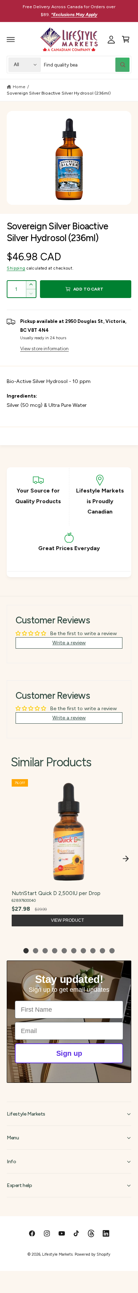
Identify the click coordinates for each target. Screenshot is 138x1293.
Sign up (69, 1053)
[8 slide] (93, 950)
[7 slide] (83, 950)
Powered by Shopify (92, 1254)
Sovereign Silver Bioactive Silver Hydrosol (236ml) (59, 93)
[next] (126, 858)
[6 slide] (73, 950)
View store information (44, 348)
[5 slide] (64, 950)
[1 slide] (26, 950)
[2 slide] (35, 950)
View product (67, 920)
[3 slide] (45, 950)
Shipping (16, 268)
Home (19, 86)
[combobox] (86, 64)
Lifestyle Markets (57, 1254)
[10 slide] (112, 950)
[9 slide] (102, 950)
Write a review (69, 642)
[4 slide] (54, 950)
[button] (11, 39)
